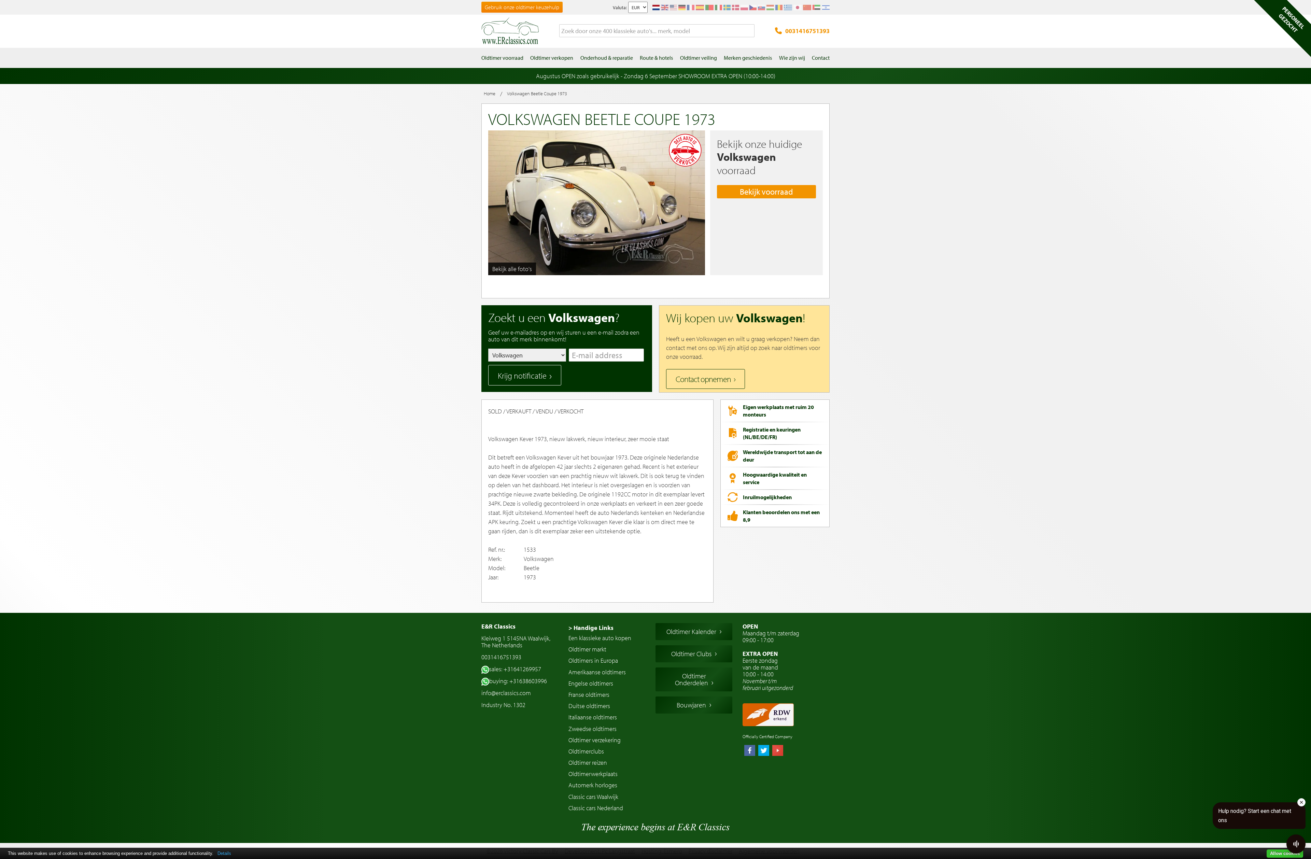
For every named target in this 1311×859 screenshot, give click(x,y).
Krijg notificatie (522, 375)
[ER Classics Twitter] (763, 751)
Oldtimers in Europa (593, 660)
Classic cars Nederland (595, 808)
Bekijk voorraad (766, 191)
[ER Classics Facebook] (749, 751)
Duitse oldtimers (589, 706)
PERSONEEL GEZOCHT (1291, 19)
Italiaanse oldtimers (592, 717)
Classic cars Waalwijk (593, 797)
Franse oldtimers (588, 695)
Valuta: (620, 7)
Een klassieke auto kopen (599, 638)
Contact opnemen (703, 379)
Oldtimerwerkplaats (593, 774)
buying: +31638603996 (518, 681)
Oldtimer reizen (587, 762)
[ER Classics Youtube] (777, 751)
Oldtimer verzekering (594, 740)
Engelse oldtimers (590, 683)
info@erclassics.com (506, 693)
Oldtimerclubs (586, 751)
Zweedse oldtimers (592, 729)
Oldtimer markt (587, 649)
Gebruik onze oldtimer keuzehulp (522, 7)
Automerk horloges (592, 785)
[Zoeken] (749, 31)
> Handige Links (591, 628)
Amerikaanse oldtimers (597, 672)
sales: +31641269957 (515, 669)
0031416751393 (807, 31)
